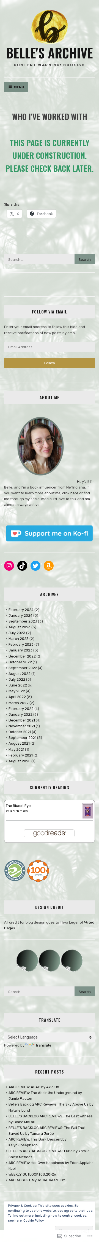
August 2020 (20, 761)
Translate (43, 1045)
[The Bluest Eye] (87, 817)
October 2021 (20, 732)
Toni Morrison (19, 810)
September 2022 (23, 668)
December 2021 (22, 720)
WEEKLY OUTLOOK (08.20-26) (33, 1174)
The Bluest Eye (18, 806)
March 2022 (19, 703)
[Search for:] (49, 259)
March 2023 (19, 639)
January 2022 (20, 714)
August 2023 (20, 627)
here (74, 493)
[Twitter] (35, 566)
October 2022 (20, 662)
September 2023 (23, 621)
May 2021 (16, 749)
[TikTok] (22, 566)
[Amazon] (49, 566)
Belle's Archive (49, 52)
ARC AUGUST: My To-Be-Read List (37, 1180)
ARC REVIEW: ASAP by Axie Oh (34, 1087)
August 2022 (20, 674)
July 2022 (17, 679)
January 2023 (20, 650)
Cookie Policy (33, 1220)
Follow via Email (49, 312)
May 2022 (17, 691)
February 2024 (21, 610)
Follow (49, 363)
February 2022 (21, 709)
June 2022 (18, 685)
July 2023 (17, 633)
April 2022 (17, 697)
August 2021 (19, 743)
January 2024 (20, 615)
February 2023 (21, 644)
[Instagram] (9, 566)
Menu (19, 87)
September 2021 (22, 738)
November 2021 (22, 726)
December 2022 (22, 656)
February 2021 (21, 755)
